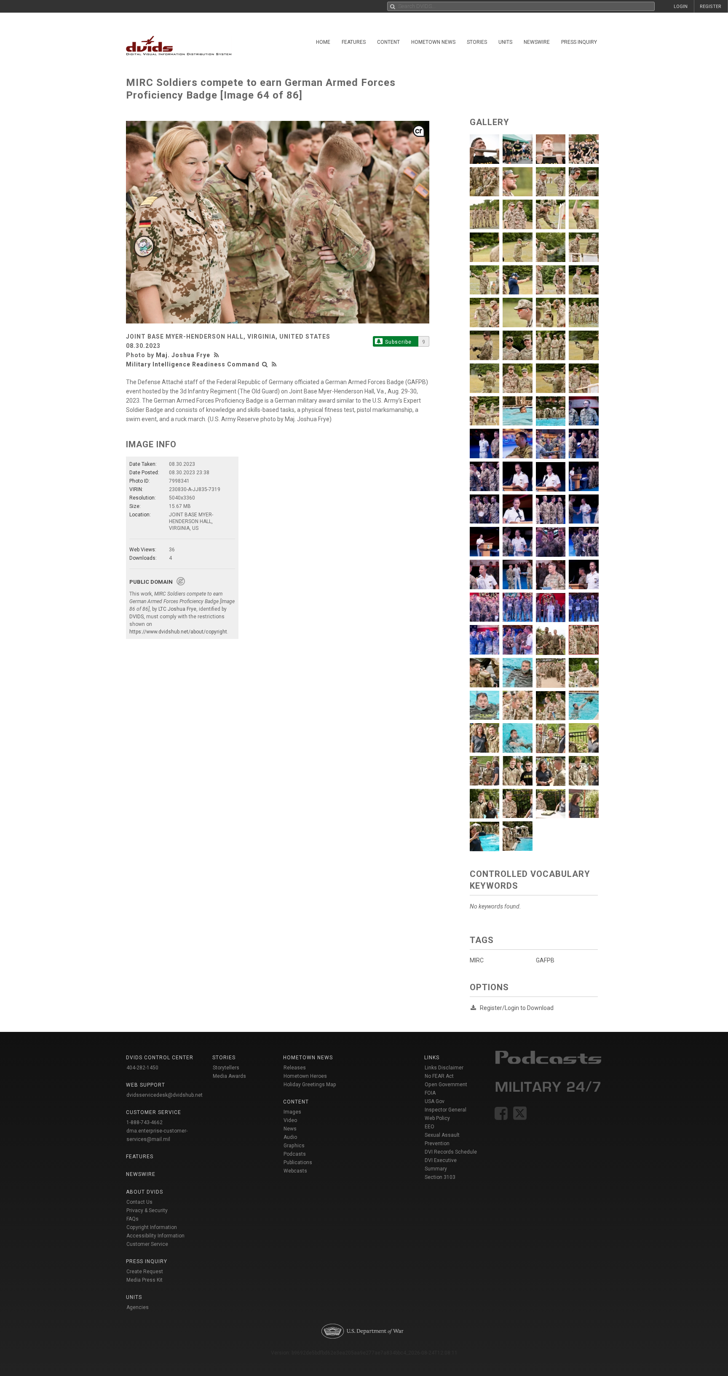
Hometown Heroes (305, 1076)
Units (505, 42)
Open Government (446, 1084)
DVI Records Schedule (451, 1152)
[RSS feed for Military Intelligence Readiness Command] (274, 364)
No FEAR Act (439, 1076)
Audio (290, 1137)
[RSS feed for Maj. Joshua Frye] (217, 355)
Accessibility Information (155, 1236)
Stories (477, 42)
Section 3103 (440, 1177)
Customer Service (147, 1244)
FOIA (430, 1093)
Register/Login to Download (517, 1008)
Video (290, 1120)
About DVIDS (144, 1192)
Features (354, 42)
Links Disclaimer (444, 1068)
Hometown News (433, 42)
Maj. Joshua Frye (183, 355)
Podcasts (295, 1154)
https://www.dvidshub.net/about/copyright (178, 632)
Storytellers (226, 1068)
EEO (429, 1127)
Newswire (537, 42)
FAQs (132, 1219)
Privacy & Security (147, 1210)
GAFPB (545, 960)
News (290, 1129)
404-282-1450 (142, 1068)
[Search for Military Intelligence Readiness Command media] (265, 364)
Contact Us (139, 1202)
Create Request (144, 1271)
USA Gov (434, 1101)
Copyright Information (151, 1227)
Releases (295, 1068)
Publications (298, 1162)
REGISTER (710, 6)
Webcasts (295, 1171)
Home (323, 42)
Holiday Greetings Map (310, 1084)
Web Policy (437, 1118)
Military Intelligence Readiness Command (193, 364)
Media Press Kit (144, 1280)
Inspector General (445, 1110)
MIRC (477, 960)
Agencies (137, 1307)
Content (388, 42)
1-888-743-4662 (144, 1122)
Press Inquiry (579, 42)
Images (292, 1112)
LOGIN (681, 6)
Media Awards (229, 1076)
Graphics (294, 1146)
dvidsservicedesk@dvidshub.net (164, 1095)
